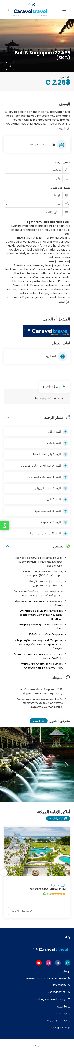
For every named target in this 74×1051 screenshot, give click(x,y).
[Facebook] (58, 963)
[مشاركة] (10, 66)
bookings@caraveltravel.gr (50, 999)
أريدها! (37, 1045)
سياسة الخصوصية (62, 1013)
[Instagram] (48, 963)
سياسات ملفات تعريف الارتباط (55, 1020)
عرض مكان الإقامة (21, 911)
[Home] (67, 963)
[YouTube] (39, 963)
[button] (7, 9)
